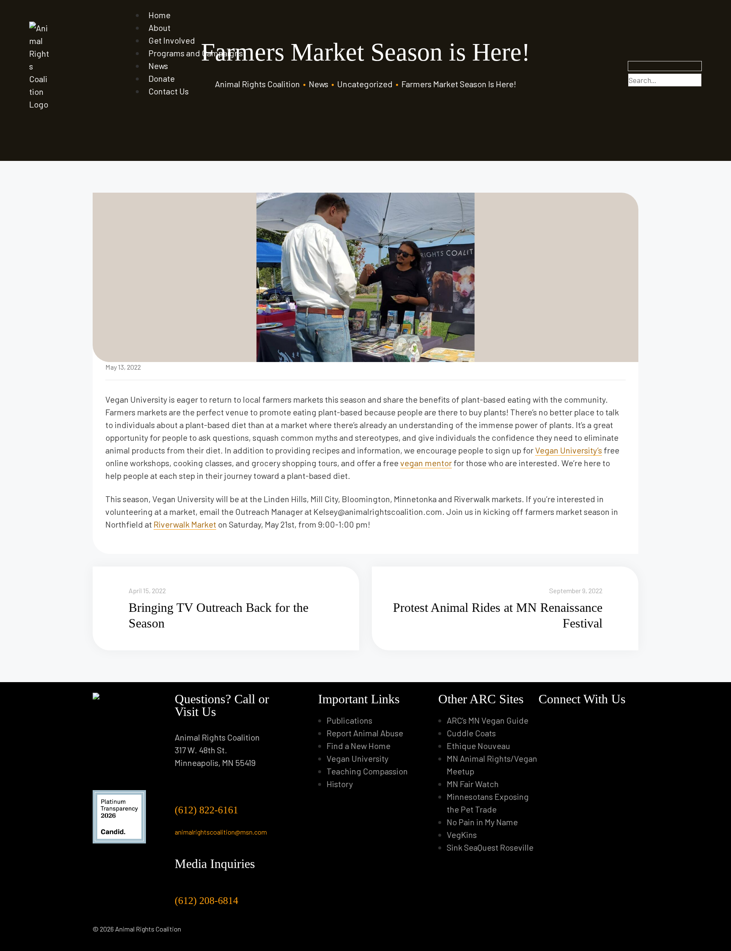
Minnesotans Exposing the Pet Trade (488, 802)
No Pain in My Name (482, 822)
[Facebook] (545, 720)
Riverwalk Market (185, 524)
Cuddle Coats (471, 733)
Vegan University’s (568, 450)
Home (159, 15)
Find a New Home (358, 746)
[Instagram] (558, 720)
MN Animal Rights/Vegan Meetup (492, 764)
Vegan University (357, 758)
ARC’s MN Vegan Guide (487, 720)
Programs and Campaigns (195, 53)
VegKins (462, 834)
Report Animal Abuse (365, 733)
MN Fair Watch (473, 784)
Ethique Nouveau (478, 746)
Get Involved (171, 40)
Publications (349, 720)
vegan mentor (426, 463)
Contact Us (168, 91)
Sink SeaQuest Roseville (490, 847)
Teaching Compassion (367, 771)
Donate (161, 78)
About (159, 27)
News (158, 66)
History (340, 784)
